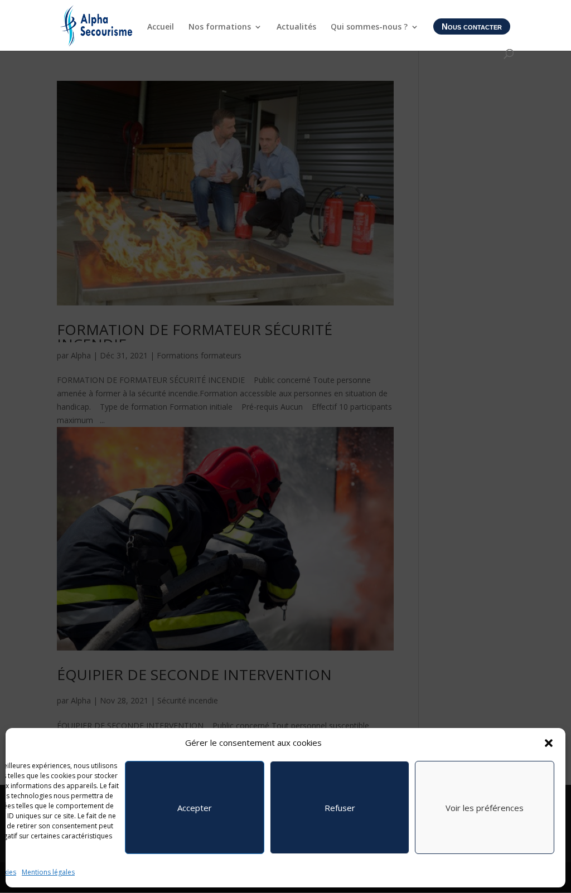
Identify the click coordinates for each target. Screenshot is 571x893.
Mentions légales (48, 872)
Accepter (194, 807)
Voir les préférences (485, 807)
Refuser (340, 807)
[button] (548, 743)
